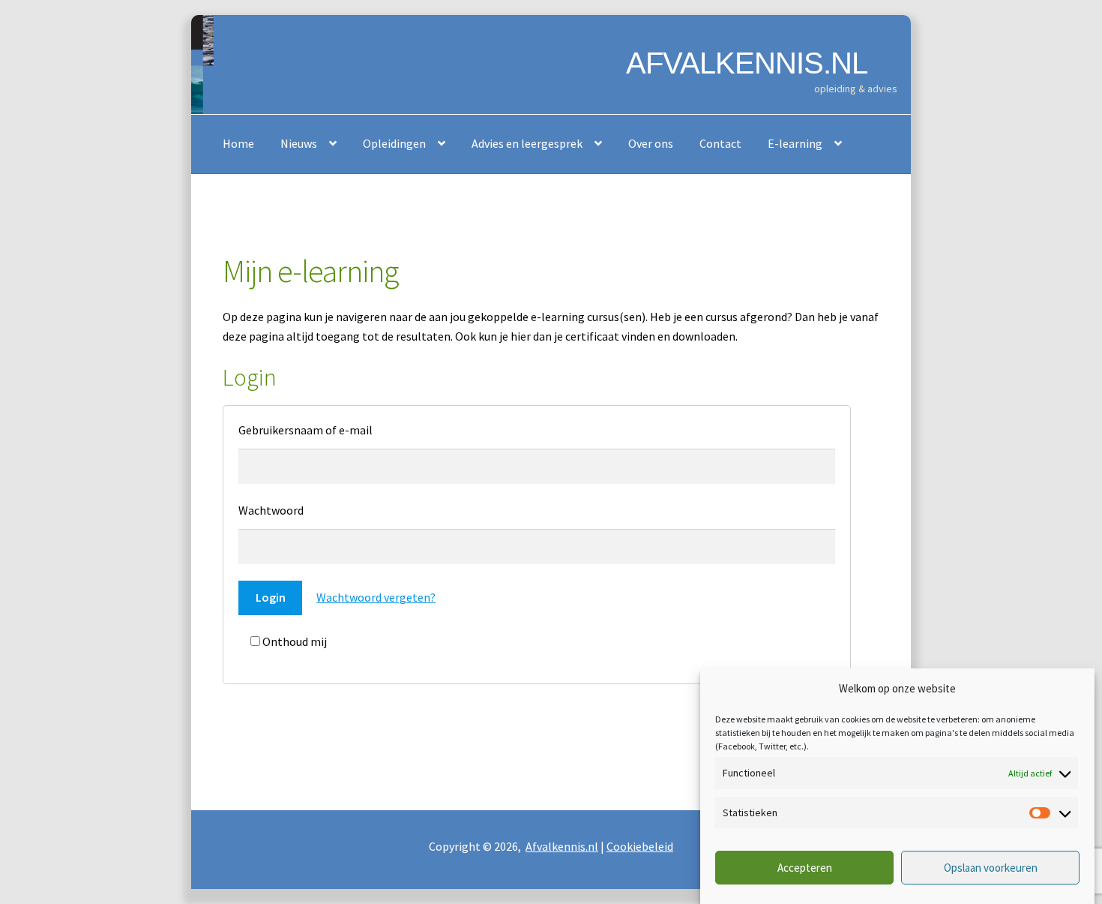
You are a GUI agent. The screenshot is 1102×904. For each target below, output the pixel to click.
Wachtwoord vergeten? (376, 597)
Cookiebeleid (639, 846)
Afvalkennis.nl (562, 846)
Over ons (650, 143)
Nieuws (298, 143)
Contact (720, 143)
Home (238, 143)
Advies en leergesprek (527, 143)
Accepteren (804, 868)
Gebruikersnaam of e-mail (305, 429)
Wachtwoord (271, 510)
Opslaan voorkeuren (991, 868)
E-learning (795, 143)
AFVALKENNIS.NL (746, 63)
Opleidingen (394, 143)
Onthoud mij (293, 641)
